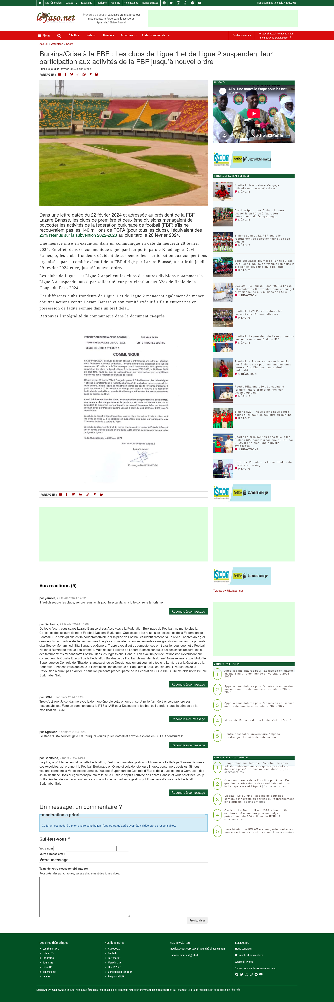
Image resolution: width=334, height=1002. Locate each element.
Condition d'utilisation (120, 972)
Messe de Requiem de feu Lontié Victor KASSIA (257, 720)
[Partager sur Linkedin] (77, 74)
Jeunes (46, 976)
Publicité (112, 953)
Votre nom (46, 848)
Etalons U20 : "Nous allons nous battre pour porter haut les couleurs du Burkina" (264, 413)
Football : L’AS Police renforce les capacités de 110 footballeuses (258, 312)
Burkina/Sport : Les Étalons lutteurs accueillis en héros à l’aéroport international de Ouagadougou (260, 213)
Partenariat (114, 958)
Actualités (57, 44)
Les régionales (53, 2)
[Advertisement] (223, 18)
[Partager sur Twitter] (71, 74)
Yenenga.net (131, 2)
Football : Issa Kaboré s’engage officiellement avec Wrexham (257, 187)
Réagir (243, 191)
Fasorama (86, 2)
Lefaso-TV (71, 2)
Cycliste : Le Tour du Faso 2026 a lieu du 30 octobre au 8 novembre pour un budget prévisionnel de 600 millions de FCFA (264, 288)
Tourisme (101, 2)
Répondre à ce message (188, 611)
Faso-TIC (115, 2)
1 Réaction (247, 295)
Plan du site (114, 962)
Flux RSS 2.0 (114, 967)
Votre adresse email (52, 854)
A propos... (114, 948)
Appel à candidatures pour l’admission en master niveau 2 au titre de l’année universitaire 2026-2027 (258, 689)
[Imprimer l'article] (96, 74)
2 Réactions (248, 449)
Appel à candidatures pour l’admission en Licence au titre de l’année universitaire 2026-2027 (259, 704)
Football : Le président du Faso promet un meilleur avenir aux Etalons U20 (264, 338)
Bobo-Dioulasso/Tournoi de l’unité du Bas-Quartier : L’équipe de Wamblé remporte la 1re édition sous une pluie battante (265, 263)
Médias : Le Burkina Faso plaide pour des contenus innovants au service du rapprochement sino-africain (259, 798)
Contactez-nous (242, 35)
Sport (69, 44)
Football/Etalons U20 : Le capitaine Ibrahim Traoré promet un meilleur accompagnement (259, 389)
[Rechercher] (59, 36)
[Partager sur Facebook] (65, 74)
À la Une (74, 35)
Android (239, 961)
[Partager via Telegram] (90, 74)
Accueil (43, 44)
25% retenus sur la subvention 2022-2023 (78, 235)
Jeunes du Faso (150, 2)
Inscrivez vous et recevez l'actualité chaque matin (197, 948)
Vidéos (91, 35)
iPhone (249, 961)
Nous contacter (243, 948)
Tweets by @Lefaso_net (228, 590)
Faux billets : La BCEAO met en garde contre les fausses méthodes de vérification (258, 831)
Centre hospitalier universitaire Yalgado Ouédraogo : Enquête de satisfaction (252, 735)
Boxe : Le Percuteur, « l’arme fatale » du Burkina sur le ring (263, 463)
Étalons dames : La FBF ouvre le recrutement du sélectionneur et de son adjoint (262, 238)
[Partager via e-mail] (59, 74)
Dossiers (108, 35)
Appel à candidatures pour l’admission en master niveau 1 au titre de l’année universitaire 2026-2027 (258, 673)
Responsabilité (116, 976)
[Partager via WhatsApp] (84, 74)
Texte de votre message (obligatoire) (63, 868)
